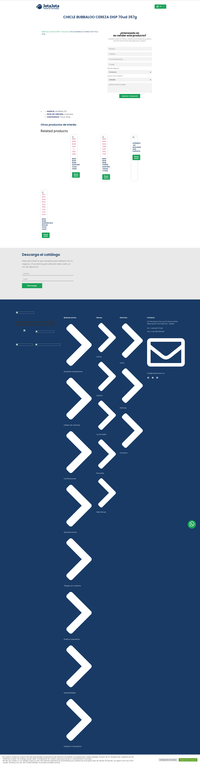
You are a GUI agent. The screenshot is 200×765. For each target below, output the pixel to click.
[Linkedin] (157, 377)
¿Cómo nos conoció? (115, 76)
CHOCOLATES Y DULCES (58, 32)
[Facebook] (148, 377)
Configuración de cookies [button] (168, 760)
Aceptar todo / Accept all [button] (188, 760)
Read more (76, 175)
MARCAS (45, 32)
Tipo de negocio (113, 68)
